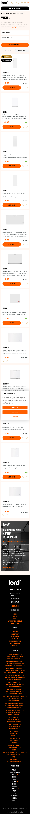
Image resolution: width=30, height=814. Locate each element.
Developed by (11, 812)
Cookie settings (15, 623)
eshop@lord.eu (15, 606)
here (12, 403)
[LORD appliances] (4, 2)
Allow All (15, 412)
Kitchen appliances (11, 13)
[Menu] (28, 2)
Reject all (15, 408)
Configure (15, 416)
